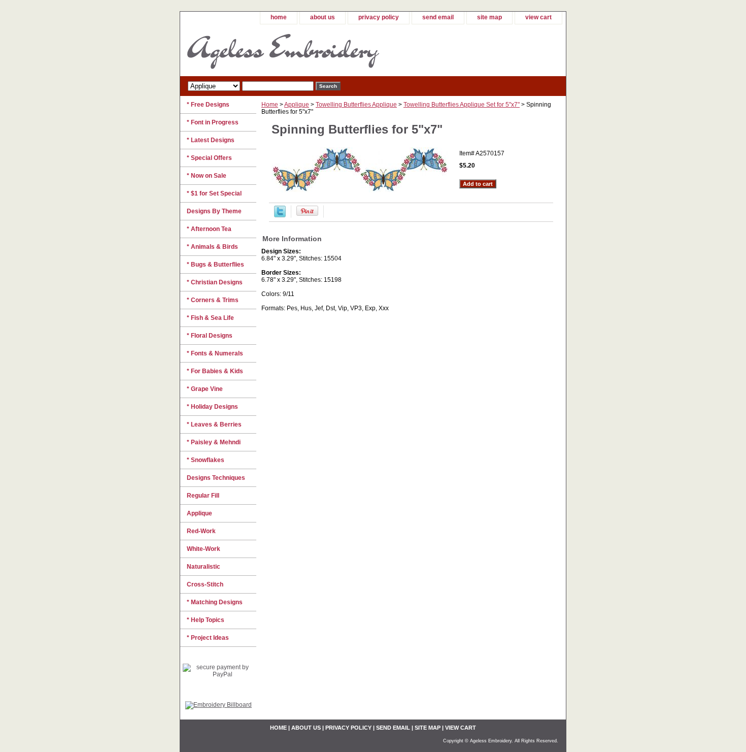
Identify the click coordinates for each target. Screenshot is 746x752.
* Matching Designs (215, 602)
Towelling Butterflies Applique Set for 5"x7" (461, 104)
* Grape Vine (205, 389)
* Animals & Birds (212, 246)
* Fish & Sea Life (210, 317)
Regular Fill (203, 495)
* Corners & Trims (213, 300)
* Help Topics (205, 620)
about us (322, 17)
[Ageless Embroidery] (307, 50)
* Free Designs (208, 104)
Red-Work (201, 531)
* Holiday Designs (212, 406)
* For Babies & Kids (215, 371)
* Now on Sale (206, 175)
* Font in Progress (213, 122)
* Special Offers (209, 157)
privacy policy (378, 17)
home (278, 17)
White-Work (203, 548)
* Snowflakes (205, 460)
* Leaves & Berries (214, 424)
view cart (538, 17)
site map (489, 17)
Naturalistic (203, 566)
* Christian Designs (215, 282)
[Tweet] (280, 215)
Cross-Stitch (205, 584)
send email (438, 17)
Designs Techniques (216, 477)
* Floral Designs (209, 335)
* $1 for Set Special (214, 193)
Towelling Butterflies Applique (356, 104)
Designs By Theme (214, 211)
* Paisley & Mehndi (214, 442)
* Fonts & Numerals (215, 353)
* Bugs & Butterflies (215, 264)
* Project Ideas (208, 637)
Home (269, 104)
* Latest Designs (210, 140)
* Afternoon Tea (209, 229)
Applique (296, 104)
